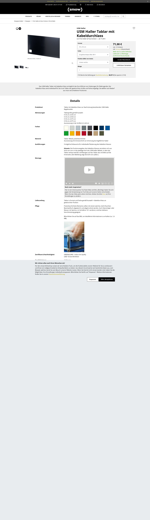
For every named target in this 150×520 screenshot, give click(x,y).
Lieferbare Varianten (124, 65)
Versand (118, 49)
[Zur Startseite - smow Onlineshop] (75, 9)
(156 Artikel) (44, 21)
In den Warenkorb (124, 60)
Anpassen (92, 279)
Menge (80, 66)
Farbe (79, 51)
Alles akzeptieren (107, 279)
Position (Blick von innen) (85, 58)
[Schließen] (147, 1)
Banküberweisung (102, 75)
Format (80, 43)
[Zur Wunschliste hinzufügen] (134, 28)
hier (104, 194)
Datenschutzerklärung (57, 274)
